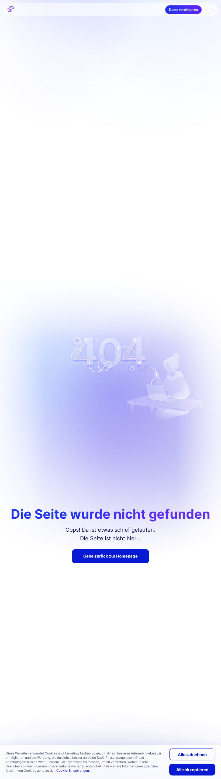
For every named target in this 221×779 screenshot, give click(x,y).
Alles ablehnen (192, 754)
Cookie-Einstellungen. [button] (73, 770)
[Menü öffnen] (210, 9)
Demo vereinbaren (183, 10)
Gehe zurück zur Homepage (110, 556)
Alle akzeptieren (192, 769)
